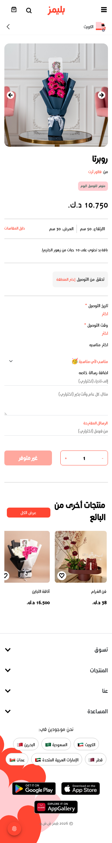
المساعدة (97, 711)
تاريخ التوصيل (96, 306)
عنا (105, 691)
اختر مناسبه (98, 345)
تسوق (101, 649)
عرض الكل (28, 513)
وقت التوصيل (96, 325)
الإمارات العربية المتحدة (59, 760)
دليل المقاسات (14, 228)
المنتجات (99, 670)
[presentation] (10, 95)
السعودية (59, 744)
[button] (104, 11)
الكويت (89, 744)
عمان (20, 760)
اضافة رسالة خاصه (93, 373)
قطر (99, 760)
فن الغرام (99, 591)
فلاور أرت (95, 171)
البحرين (29, 744)
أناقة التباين (41, 591)
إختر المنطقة (66, 279)
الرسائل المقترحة (95, 423)
